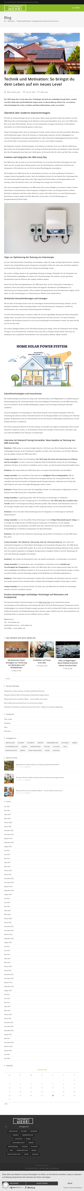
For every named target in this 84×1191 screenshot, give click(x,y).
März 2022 (7, 1010)
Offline (47, 746)
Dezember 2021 (8, 1022)
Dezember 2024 (8, 878)
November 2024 (9, 882)
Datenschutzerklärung (76, 1187)
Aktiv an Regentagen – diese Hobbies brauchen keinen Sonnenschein (68, 663)
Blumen (21, 743)
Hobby (74, 743)
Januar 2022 (7, 1018)
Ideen (5, 727)
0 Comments (27, 767)
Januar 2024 (7, 922)
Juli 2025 (7, 850)
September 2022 (9, 986)
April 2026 (7, 814)
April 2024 (7, 910)
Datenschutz (45, 1165)
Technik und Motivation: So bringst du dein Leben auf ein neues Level (38, 21)
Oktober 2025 (8, 838)
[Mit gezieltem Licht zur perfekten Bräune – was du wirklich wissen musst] (9, 791)
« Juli (5, 1104)
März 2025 (7, 866)
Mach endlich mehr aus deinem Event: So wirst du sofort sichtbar (23, 703)
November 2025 (9, 834)
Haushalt (65, 743)
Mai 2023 (7, 954)
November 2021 (9, 1026)
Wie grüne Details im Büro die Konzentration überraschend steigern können (26, 695)
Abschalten (10, 743)
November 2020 (9, 1042)
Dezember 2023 (8, 926)
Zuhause (56, 750)
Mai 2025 (7, 858)
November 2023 (9, 930)
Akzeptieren (42, 1183)
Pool (65, 746)
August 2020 (8, 1050)
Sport (47, 750)
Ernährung (7, 723)
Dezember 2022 (8, 974)
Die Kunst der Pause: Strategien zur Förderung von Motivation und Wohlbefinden (16, 664)
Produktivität (11, 750)
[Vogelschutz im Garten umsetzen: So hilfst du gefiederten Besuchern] (9, 765)
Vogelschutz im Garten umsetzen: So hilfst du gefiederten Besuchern (24, 691)
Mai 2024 (7, 906)
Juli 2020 (7, 1054)
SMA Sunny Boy (44, 602)
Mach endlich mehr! (14, 92)
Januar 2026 (7, 826)
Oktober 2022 (8, 982)
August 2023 (8, 942)
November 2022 (9, 978)
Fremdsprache (52, 743)
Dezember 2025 (8, 830)
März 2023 (7, 962)
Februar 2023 (8, 966)
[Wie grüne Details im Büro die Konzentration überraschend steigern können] (9, 778)
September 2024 (9, 890)
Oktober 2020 (8, 1046)
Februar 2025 (8, 870)
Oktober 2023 (8, 934)
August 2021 (8, 1034)
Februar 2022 (8, 1014)
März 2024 (7, 914)
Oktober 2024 (8, 886)
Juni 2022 (7, 998)
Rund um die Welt (35, 750)
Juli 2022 (7, 994)
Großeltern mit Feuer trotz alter (42, 661)
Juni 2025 (7, 854)
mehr (70, 1183)
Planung (56, 746)
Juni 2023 (7, 950)
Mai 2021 (7, 1038)
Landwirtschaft (12, 746)
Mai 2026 (7, 810)
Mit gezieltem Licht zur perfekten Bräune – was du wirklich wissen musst (25, 699)
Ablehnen (14, 1183)
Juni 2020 (7, 1058)
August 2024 (8, 894)
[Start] (5, 21)
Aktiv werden (8, 719)
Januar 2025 (7, 874)
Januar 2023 (7, 970)
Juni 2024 (7, 902)
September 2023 (9, 938)
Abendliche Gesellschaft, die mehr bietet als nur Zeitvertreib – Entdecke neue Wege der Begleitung (33, 707)
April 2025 (7, 862)
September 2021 (9, 1030)
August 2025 (8, 846)
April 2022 (7, 1006)
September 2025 (9, 842)
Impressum (38, 1165)
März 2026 (7, 818)
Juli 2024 (7, 898)
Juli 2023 (7, 946)
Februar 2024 (8, 918)
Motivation (44, 92)
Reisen (22, 750)
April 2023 (7, 958)
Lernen (24, 746)
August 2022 (8, 990)
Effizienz (30, 743)
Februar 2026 (8, 822)
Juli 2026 (7, 806)
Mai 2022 (7, 1002)
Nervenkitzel (35, 746)
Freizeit (40, 743)
